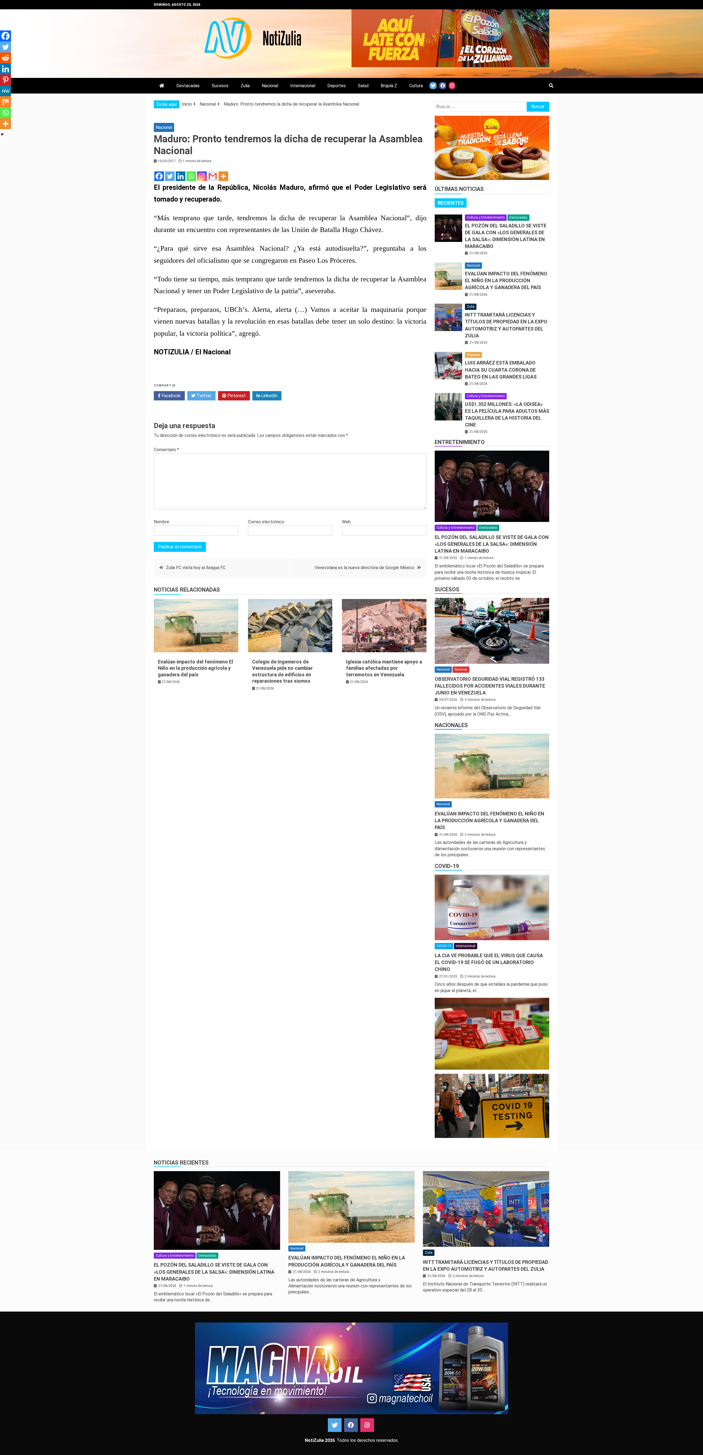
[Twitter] (170, 176)
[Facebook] (159, 176)
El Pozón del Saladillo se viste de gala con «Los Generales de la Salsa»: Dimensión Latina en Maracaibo (492, 544)
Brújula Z (389, 85)
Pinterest (236, 395)
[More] (223, 176)
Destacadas (188, 85)
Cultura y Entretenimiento (486, 217)
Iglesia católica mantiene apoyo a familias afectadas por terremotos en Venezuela (384, 668)
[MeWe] (5, 90)
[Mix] (5, 101)
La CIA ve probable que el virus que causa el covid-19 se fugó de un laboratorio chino (489, 962)
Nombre (161, 521)
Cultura (416, 85)
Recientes (451, 203)
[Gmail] (212, 176)
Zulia (245, 85)
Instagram (367, 1425)
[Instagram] (202, 176)
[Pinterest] (5, 79)
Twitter (203, 395)
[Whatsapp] (191, 176)
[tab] (451, 203)
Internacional (302, 85)
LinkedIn (268, 395)
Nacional (270, 85)
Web (346, 521)
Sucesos (220, 85)
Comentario (166, 449)
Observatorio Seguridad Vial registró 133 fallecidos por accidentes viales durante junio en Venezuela (490, 686)
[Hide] (2, 134)
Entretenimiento (460, 442)
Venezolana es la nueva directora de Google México (364, 567)
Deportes (336, 85)
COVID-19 (447, 866)
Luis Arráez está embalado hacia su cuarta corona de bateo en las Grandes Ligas (501, 369)
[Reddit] (5, 57)
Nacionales (451, 725)
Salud (363, 85)
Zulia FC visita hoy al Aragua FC (195, 567)
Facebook (170, 395)
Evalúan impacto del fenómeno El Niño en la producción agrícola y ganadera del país (195, 668)
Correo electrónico (266, 521)
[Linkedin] (180, 176)
